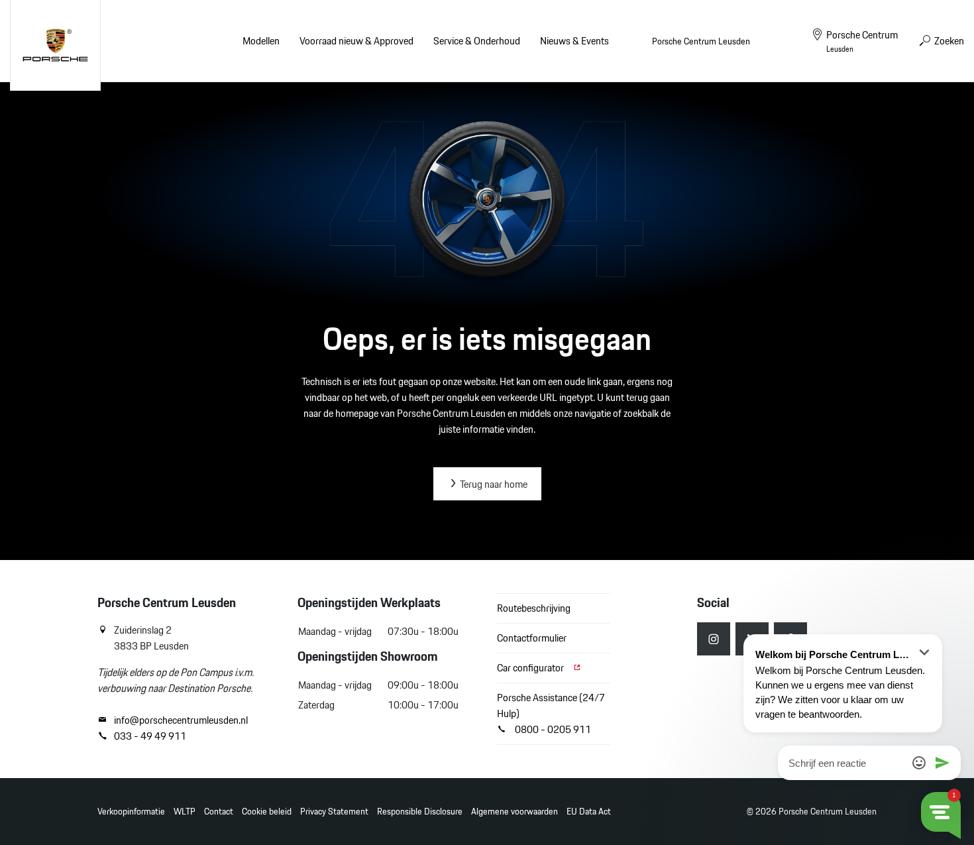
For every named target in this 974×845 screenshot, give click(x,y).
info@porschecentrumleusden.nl (181, 720)
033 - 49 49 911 (150, 736)
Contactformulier (532, 638)
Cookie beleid (267, 811)
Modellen (261, 40)
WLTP (184, 811)
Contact (218, 811)
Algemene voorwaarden (514, 811)
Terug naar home (492, 484)
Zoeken (948, 40)
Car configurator (531, 667)
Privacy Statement (334, 811)
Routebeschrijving (533, 608)
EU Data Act (589, 811)
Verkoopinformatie (131, 811)
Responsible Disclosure (419, 811)
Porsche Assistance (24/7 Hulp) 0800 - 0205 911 (551, 713)
